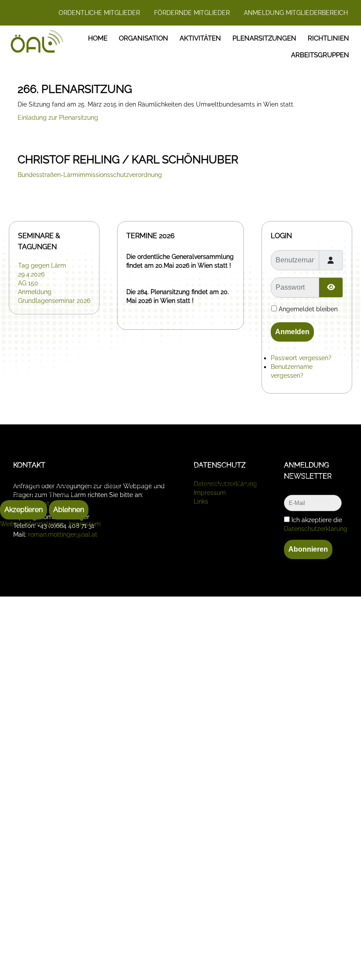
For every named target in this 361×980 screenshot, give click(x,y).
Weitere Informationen (32, 523)
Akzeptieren (23, 509)
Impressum (85, 523)
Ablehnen (68, 509)
